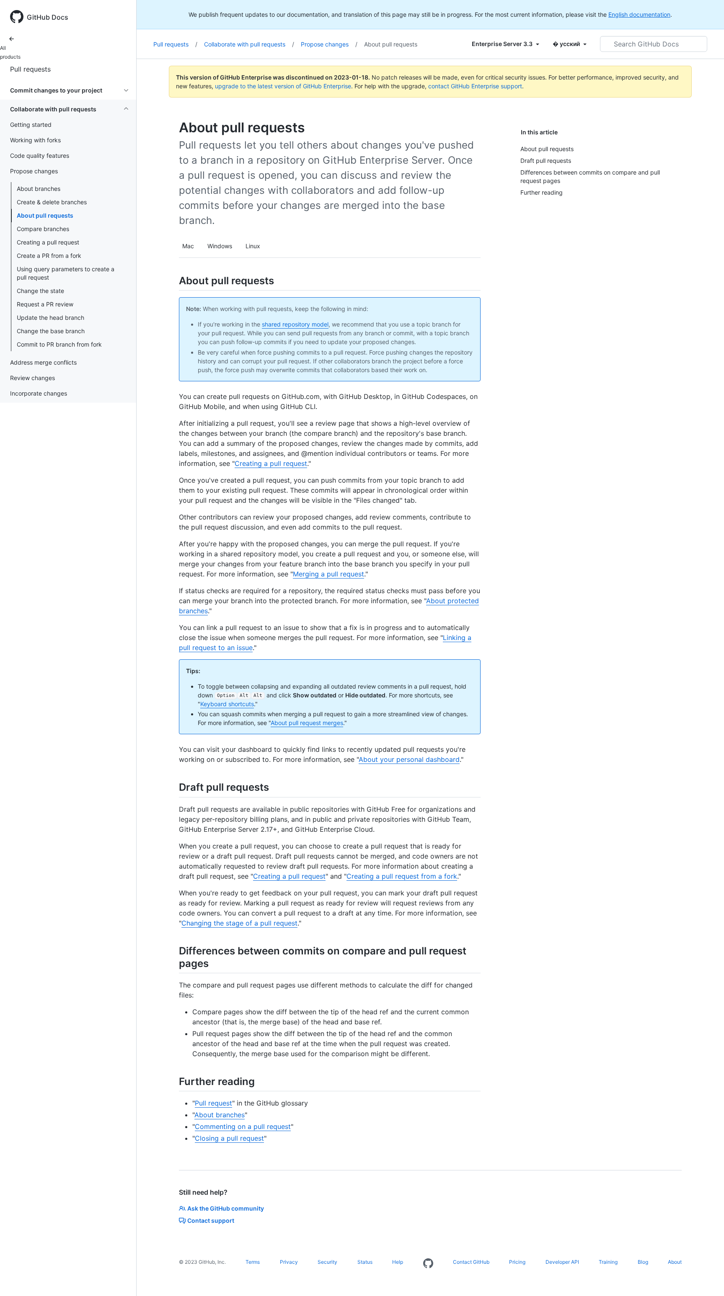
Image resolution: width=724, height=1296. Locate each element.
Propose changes (329, 44)
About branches (38, 188)
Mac (188, 245)
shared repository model (295, 324)
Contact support (210, 1220)
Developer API (562, 1262)
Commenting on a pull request (243, 1126)
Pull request (213, 1103)
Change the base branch (51, 330)
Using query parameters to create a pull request (65, 273)
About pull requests (45, 215)
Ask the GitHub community (225, 1208)
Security (327, 1262)
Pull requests (30, 69)
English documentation (639, 14)
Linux (253, 245)
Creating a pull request (48, 242)
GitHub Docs (47, 17)
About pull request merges (307, 722)
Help (397, 1262)
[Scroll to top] (705, 1277)
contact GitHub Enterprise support (475, 86)
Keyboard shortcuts (227, 703)
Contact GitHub (471, 1262)
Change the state (40, 290)
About (675, 1262)
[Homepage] (428, 1263)
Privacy (289, 1262)
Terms (253, 1262)
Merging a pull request (328, 574)
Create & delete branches (52, 202)
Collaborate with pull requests (249, 44)
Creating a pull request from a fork (401, 876)
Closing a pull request (229, 1138)
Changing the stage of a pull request (239, 923)
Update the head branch (50, 317)
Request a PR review (45, 304)
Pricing (517, 1262)
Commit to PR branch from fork (59, 344)
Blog (643, 1262)
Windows (219, 245)
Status (364, 1262)
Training (608, 1262)
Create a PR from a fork (49, 255)
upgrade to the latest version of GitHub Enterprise (283, 86)
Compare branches (43, 228)
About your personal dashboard (409, 759)
